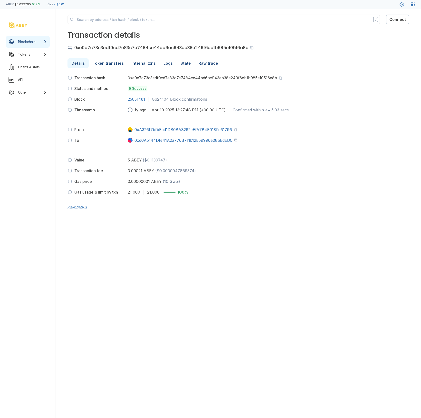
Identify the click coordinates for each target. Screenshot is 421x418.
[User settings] (401, 4)
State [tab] (186, 63)
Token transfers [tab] (108, 63)
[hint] (69, 77)
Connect (397, 19)
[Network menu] (412, 4)
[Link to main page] (23, 25)
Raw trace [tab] (208, 63)
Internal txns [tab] (144, 63)
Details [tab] (78, 63)
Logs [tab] (168, 63)
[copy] (252, 47)
